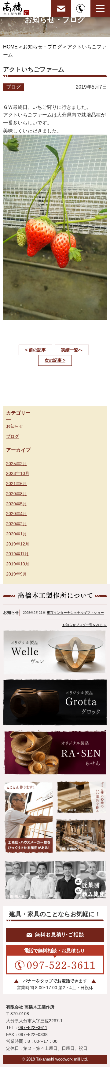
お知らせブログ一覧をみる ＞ (84, 625)
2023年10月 (17, 473)
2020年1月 (16, 533)
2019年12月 (17, 543)
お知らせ (14, 426)
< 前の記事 (35, 349)
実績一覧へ (71, 349)
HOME (10, 46)
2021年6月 (16, 483)
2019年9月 (16, 574)
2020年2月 (16, 523)
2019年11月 (17, 553)
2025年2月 (16, 463)
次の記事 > (55, 360)
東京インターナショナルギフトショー (75, 612)
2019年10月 (17, 563)
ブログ (12, 436)
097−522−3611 (32, 1027)
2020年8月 (16, 493)
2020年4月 (16, 513)
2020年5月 (16, 503)
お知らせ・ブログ (42, 46)
